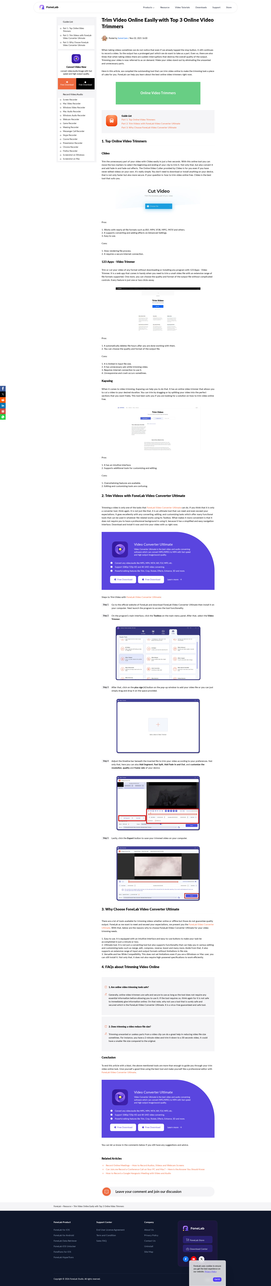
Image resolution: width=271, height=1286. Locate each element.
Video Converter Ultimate (153, 544)
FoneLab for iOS (62, 1230)
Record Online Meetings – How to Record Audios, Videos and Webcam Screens (145, 1165)
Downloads (201, 7)
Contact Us (150, 1241)
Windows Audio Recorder (74, 116)
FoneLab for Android (64, 1235)
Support (216, 7)
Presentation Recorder (72, 143)
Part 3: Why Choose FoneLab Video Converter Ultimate (149, 127)
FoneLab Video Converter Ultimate (164, 508)
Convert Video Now (76, 67)
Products (147, 7)
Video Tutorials (182, 7)
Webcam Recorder (71, 120)
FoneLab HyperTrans (64, 1257)
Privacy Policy (151, 1235)
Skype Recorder (70, 135)
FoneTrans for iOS (62, 1252)
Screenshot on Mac (71, 159)
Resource (164, 7)
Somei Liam (123, 38)
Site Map (148, 1252)
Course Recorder (70, 139)
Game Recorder (70, 123)
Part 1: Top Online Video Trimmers (138, 120)
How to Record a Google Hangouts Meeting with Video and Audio (138, 1173)
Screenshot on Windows (73, 155)
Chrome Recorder (70, 147)
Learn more (172, 579)
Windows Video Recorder (74, 108)
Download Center (199, 1249)
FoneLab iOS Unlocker (65, 1246)
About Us (149, 1230)
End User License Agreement (110, 1230)
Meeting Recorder (71, 127)
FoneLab (57, 1206)
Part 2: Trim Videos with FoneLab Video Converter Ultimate (151, 124)
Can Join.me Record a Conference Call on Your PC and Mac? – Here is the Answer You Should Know (155, 1169)
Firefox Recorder (70, 151)
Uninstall (148, 1246)
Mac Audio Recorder (72, 112)
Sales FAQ (101, 1241)
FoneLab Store (197, 1240)
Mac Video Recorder (72, 104)
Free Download (67, 85)
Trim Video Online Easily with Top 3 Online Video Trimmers (99, 1206)
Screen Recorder (70, 100)
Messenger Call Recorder (73, 131)
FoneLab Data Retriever (65, 1241)
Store (228, 7)
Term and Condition (106, 1235)
